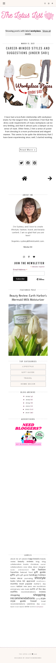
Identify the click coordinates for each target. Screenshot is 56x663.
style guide (18, 601)
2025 (28, 400)
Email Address (20, 269)
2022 (27, 409)
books (26, 564)
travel (28, 378)
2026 (28, 396)
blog (37, 562)
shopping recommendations (28, 596)
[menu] (4, 3)
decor (35, 567)
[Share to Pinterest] (35, 163)
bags (31, 559)
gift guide (28, 372)
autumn (25, 559)
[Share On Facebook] (28, 163)
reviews (42, 592)
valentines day (33, 604)
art (20, 559)
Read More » (28, 150)
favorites (14, 572)
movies (12, 586)
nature (20, 587)
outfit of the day (38, 589)
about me (14, 559)
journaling (28, 578)
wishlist (33, 607)
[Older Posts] (49, 179)
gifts (12, 575)
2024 (28, 403)
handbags (33, 575)
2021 (28, 413)
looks (12, 581)
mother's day (40, 584)
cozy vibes (27, 567)
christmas (34, 564)
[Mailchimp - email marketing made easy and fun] (40, 281)
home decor (28, 384)
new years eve (30, 586)
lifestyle (28, 366)
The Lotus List (25, 654)
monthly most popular (21, 584)
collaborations (16, 567)
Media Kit (28, 247)
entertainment (23, 570)
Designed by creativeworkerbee (28, 658)
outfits (14, 592)
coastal (43, 564)
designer (42, 567)
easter (12, 570)
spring (38, 599)
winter (27, 607)
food (31, 572)
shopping (15, 595)
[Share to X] (21, 163)
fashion (42, 570)
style (43, 598)
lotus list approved (26, 581)
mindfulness (41, 581)
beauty (36, 559)
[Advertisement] (22, 463)
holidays (42, 575)
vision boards (19, 607)
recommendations (28, 592)
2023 (28, 406)
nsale (27, 589)
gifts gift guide (22, 575)
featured (23, 572)
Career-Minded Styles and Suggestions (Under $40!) (28, 50)
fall (33, 570)
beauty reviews (25, 562)
